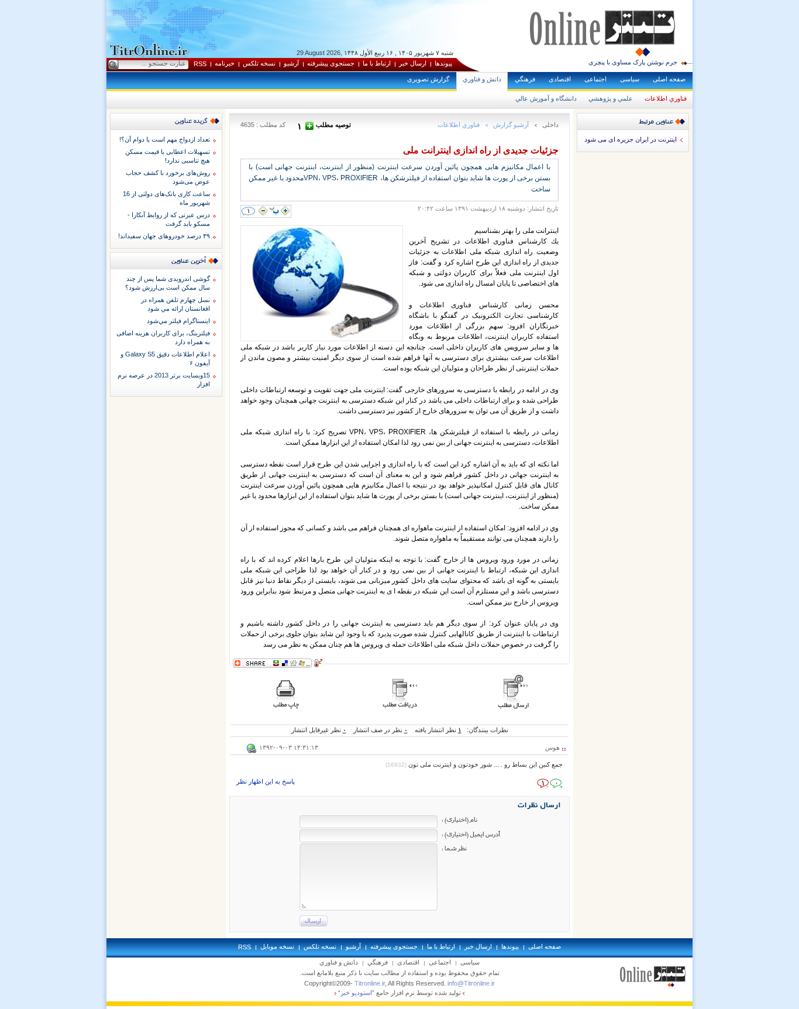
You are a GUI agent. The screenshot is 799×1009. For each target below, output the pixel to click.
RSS (200, 63)
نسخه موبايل (277, 946)
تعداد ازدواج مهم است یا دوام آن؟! (164, 139)
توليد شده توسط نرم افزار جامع (399, 992)
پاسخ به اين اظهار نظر (265, 781)
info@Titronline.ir (471, 983)
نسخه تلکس (259, 63)
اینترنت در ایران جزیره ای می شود (630, 139)
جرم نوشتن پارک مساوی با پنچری (632, 62)
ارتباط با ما (377, 63)
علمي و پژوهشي (610, 98)
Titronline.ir (369, 983)
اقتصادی (560, 79)
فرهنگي (525, 79)
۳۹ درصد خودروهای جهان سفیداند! (164, 235)
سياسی (629, 79)
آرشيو (291, 63)
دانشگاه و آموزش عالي (546, 98)
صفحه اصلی (669, 79)
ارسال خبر (412, 63)
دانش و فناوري (482, 79)
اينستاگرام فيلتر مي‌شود (178, 320)
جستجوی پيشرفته (330, 63)
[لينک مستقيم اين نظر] (251, 750)
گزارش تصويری (428, 79)
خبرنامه (225, 63)
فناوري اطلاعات (666, 98)
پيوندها (443, 63)
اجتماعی (595, 79)
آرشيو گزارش (511, 124)
